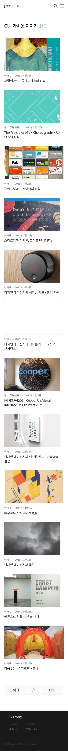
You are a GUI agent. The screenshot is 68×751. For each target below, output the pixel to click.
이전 (16, 689)
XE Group (14, 729)
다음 (52, 689)
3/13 (34, 689)
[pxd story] (21, 6)
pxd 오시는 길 (31, 724)
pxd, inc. (13, 724)
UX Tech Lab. (32, 729)
